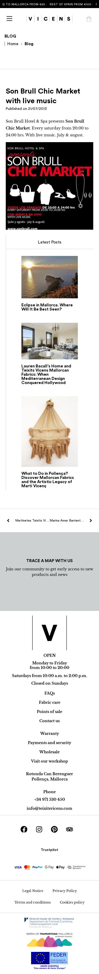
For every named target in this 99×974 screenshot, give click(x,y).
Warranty (49, 733)
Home (12, 44)
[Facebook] (24, 829)
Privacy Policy (64, 891)
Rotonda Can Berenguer (49, 774)
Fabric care (49, 702)
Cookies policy (72, 902)
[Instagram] (39, 829)
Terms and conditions (33, 902)
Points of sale (49, 711)
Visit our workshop (49, 761)
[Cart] (89, 18)
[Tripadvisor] (69, 829)
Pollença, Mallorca (50, 779)
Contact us (49, 721)
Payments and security (49, 742)
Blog (29, 44)
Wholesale (49, 752)
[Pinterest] (54, 829)
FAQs (49, 693)
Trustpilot (49, 850)
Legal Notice (32, 891)
